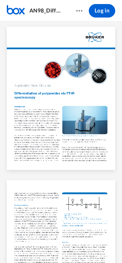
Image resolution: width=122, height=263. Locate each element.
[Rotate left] (86, 246)
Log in (102, 10)
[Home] (16, 11)
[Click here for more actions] (79, 11)
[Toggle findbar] (10, 246)
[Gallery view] (99, 246)
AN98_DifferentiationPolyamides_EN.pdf (46, 10)
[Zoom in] (72, 246)
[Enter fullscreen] (111, 246)
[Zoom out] (49, 246)
